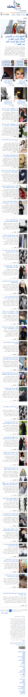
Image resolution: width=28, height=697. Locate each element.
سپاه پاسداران (22, 679)
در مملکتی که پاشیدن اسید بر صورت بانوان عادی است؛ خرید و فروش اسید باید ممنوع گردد (10, 202)
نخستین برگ (27, 14)
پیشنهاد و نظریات (21, 660)
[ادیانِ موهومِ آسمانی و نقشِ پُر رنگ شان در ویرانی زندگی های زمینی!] (23, 161)
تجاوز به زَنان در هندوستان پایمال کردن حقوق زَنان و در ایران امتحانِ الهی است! (21, 83)
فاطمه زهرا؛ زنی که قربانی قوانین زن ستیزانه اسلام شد (10, 282)
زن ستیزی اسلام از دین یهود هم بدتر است (10, 407)
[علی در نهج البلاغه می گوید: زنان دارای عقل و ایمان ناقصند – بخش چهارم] (20, 95)
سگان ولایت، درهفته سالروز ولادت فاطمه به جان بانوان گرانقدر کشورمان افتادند (10, 266)
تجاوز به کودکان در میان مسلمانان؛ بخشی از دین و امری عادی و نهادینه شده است (10, 453)
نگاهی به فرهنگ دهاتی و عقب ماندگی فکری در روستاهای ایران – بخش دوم (10, 312)
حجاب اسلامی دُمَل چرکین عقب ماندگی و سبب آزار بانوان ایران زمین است (10, 422)
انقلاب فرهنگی (22, 682)
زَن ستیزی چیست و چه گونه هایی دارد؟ (10, 140)
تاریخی (23, 661)
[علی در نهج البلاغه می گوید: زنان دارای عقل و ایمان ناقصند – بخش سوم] (7, 95)
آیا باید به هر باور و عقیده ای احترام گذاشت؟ (10, 343)
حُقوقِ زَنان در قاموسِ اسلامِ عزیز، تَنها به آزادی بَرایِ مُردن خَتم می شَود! (15, 40)
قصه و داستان (22, 670)
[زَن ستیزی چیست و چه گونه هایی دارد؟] (20, 152)
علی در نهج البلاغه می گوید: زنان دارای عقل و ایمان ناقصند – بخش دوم (10, 109)
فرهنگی (19, 621)
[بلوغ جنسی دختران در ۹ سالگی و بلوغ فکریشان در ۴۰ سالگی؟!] (7, 76)
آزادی (24, 626)
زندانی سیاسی (22, 666)
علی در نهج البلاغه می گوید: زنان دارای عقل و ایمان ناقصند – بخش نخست (10, 125)
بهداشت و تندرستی (21, 656)
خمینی (24, 689)
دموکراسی (19, 624)
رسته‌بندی (13, 14)
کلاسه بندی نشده (21, 672)
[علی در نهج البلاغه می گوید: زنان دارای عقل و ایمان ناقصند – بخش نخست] (20, 137)
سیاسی (23, 621)
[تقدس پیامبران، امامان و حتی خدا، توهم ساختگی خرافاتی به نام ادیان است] (20, 183)
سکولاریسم (23, 692)
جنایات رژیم (23, 663)
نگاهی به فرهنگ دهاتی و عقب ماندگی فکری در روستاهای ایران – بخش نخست (10, 327)
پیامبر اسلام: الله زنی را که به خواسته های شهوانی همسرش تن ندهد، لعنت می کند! (11, 220)
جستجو (1, 14)
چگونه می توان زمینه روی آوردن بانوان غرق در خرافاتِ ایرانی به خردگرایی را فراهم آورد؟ (11, 389)
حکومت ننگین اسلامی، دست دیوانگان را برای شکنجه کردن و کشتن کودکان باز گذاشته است (10, 484)
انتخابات (23, 654)
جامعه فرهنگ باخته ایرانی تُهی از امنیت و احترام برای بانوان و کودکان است (10, 438)
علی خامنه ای (22, 693)
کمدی (24, 673)
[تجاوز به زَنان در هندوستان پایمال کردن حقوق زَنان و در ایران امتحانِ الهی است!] (20, 74)
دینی (24, 664)
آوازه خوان (23, 628)
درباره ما (23, 14)
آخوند (24, 683)
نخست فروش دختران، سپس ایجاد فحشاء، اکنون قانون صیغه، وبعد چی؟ (14, 594)
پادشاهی (23, 658)
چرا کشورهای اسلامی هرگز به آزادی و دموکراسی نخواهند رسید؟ (10, 499)
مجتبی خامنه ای (22, 691)
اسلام (24, 680)
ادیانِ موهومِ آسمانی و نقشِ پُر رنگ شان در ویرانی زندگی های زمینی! (10, 156)
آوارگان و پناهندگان (21, 651)
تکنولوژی (23, 662)
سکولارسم (14, 624)
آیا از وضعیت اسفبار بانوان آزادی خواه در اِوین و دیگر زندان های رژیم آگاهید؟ (10, 373)
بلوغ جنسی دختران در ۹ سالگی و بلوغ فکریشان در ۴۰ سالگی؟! (8, 83)
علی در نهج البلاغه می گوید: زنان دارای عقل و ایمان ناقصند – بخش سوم (7, 103)
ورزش (24, 675)
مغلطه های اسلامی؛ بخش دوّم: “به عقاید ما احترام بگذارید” (10, 545)
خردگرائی (23, 681)
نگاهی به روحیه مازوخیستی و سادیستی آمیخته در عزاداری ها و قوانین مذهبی (10, 186)
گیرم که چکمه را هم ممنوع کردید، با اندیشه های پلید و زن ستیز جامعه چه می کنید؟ (10, 514)
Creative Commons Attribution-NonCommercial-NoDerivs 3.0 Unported (17, 643)
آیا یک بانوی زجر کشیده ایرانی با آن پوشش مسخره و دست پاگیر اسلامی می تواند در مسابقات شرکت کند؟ (10, 358)
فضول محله (14, 5)
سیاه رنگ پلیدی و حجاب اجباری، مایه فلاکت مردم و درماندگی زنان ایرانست (10, 251)
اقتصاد (24, 652)
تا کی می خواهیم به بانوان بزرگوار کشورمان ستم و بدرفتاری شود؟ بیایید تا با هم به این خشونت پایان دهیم (10, 529)
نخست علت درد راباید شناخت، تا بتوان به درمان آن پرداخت (11, 575)
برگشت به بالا (5, 613)
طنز (24, 668)
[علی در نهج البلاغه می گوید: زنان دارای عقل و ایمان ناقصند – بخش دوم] (23, 115)
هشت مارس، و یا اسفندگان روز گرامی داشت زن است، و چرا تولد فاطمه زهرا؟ (11, 560)
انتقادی (23, 655)
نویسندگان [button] (19, 14)
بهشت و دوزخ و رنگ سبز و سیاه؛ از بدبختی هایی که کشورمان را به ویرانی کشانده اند (10, 236)
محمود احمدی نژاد (21, 688)
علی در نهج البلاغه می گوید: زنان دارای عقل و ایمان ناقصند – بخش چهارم (21, 103)
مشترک (6, 14)
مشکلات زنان (22, 674)
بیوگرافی (23, 657)
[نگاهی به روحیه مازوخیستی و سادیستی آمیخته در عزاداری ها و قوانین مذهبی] (23, 192)
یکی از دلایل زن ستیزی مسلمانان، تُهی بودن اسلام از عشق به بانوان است (11, 468)
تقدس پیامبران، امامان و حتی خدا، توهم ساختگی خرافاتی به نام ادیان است (10, 171)
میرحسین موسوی (21, 686)
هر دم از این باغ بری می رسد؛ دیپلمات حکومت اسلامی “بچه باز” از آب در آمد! (10, 297)
